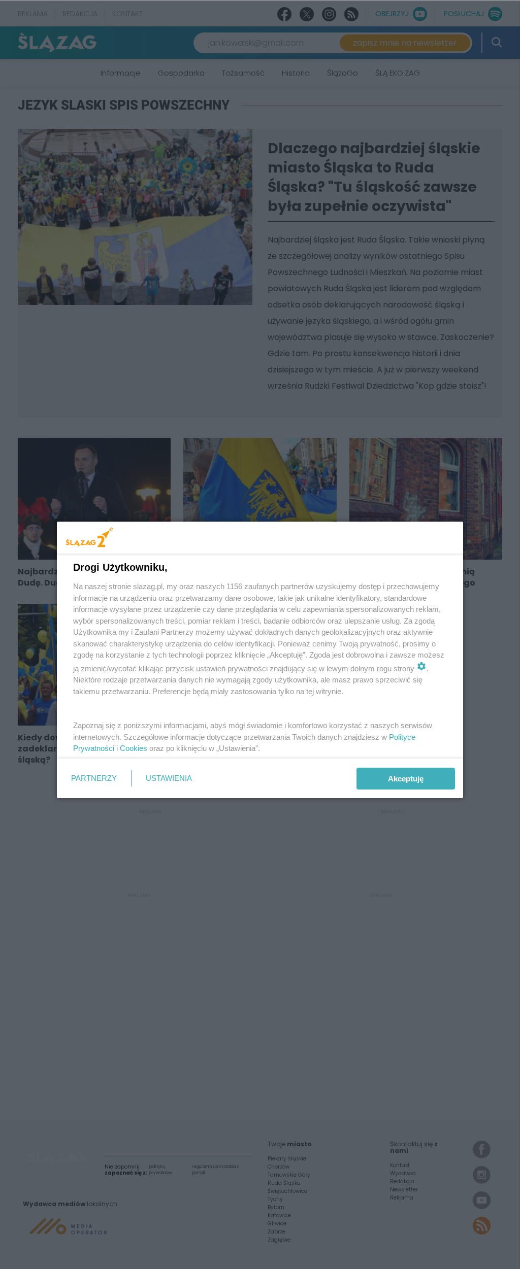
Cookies (133, 748)
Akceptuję (406, 778)
